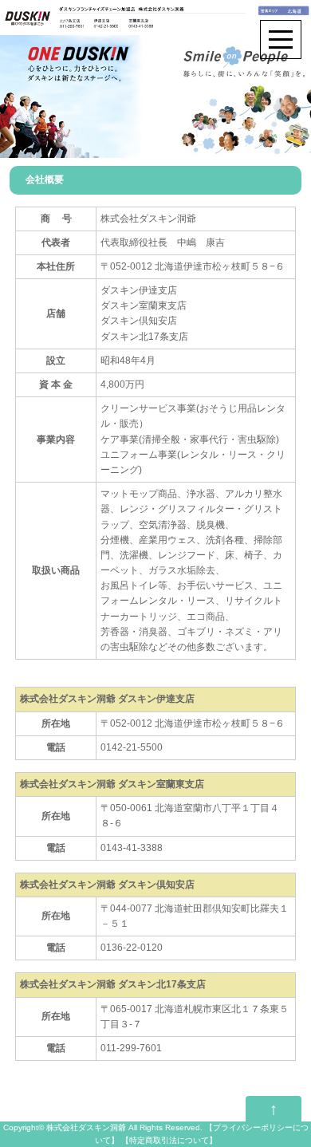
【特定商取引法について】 (169, 1140)
